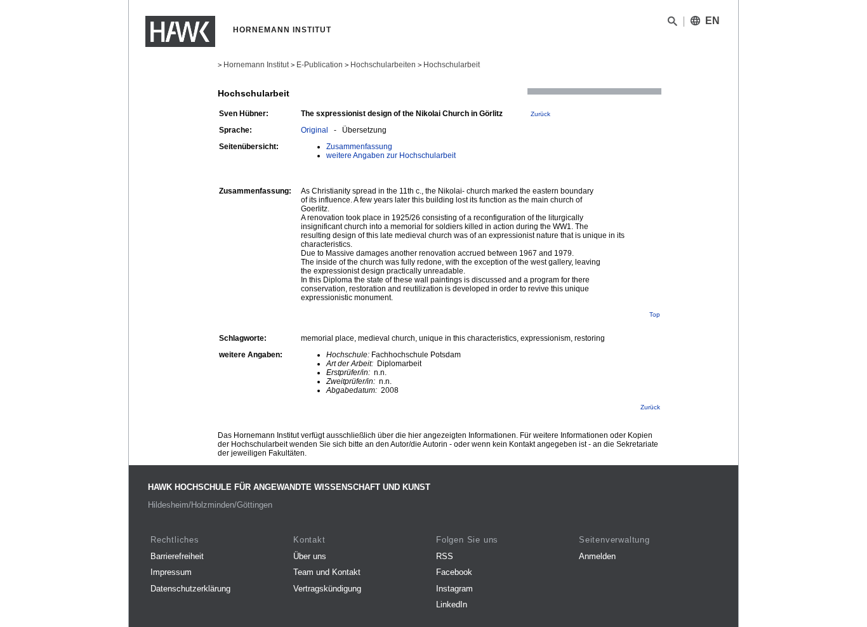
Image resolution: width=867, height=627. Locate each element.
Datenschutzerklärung (190, 588)
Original (314, 130)
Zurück (540, 113)
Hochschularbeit (451, 64)
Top (654, 314)
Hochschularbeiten (383, 64)
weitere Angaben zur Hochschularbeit (391, 155)
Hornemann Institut (256, 64)
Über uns (309, 556)
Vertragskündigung (327, 588)
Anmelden (597, 556)
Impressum (171, 572)
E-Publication (319, 64)
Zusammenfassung (359, 146)
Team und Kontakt (327, 572)
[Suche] (672, 23)
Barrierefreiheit (177, 556)
